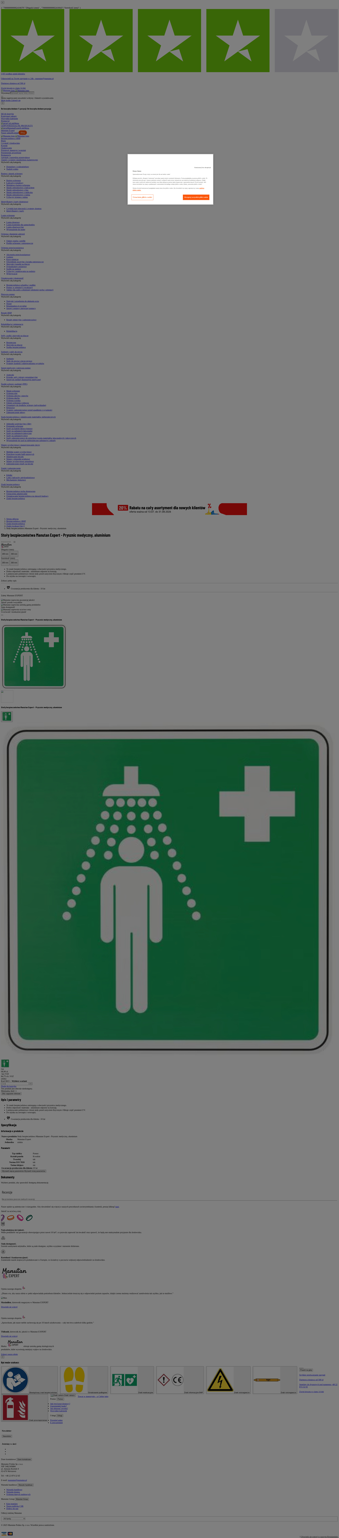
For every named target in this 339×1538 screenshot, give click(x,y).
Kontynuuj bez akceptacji (203, 167)
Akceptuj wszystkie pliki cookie (196, 197)
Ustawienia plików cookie (142, 197)
